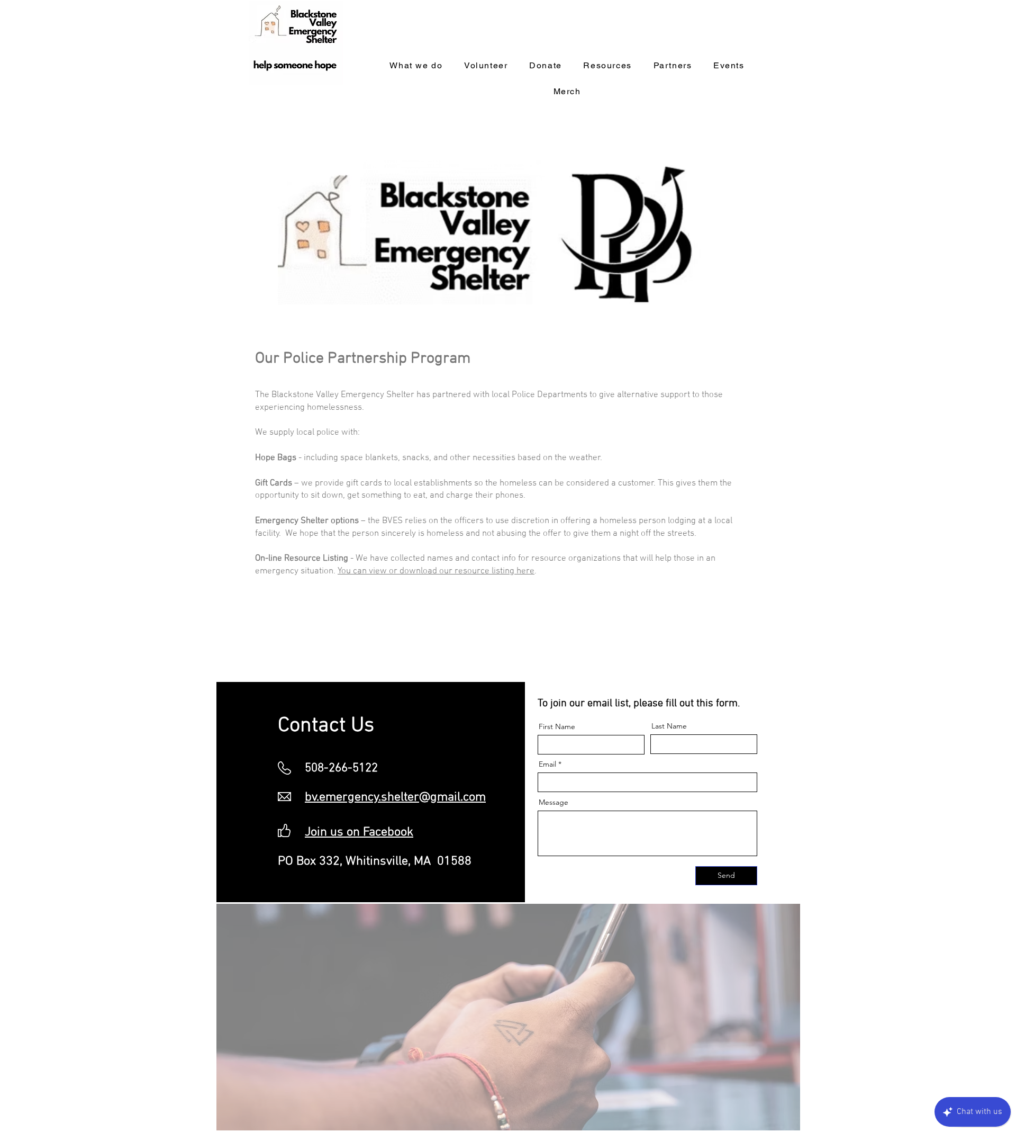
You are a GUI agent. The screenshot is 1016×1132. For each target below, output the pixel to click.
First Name (557, 726)
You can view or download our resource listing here (436, 571)
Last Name (669, 726)
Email (547, 764)
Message (553, 802)
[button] (673, 66)
